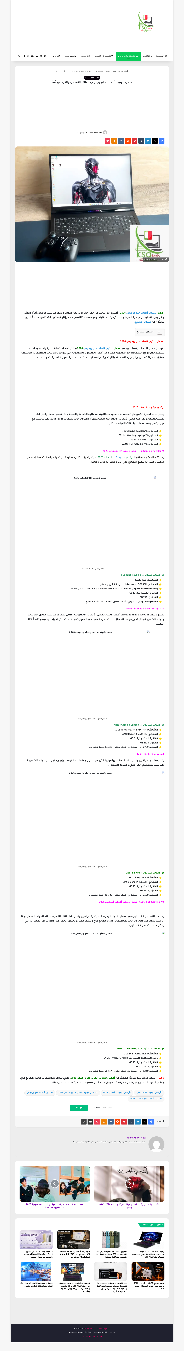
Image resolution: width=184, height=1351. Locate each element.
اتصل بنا (88, 1332)
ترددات (85, 56)
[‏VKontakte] (121, 141)
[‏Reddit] (128, 141)
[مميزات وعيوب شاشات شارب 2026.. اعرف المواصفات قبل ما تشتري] (36, 1271)
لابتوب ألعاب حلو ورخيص (141, 313)
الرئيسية (160, 56)
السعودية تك (79, 1329)
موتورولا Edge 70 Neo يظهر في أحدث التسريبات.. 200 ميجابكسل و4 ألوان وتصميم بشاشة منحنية (110, 1254)
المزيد (57, 56)
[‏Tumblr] (141, 141)
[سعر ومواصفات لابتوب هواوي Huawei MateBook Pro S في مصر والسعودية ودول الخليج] (36, 1239)
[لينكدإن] (148, 141)
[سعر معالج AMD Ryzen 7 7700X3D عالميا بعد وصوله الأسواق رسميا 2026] (148, 1271)
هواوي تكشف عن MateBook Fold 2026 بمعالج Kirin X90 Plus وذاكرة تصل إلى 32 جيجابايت (75, 1254)
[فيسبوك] (161, 141)
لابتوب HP (119, 457)
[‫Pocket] (107, 141)
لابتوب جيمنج (143, 322)
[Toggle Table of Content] (158, 332)
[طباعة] (84, 1122)
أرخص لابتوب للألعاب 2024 (116, 1093)
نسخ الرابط (78, 1108)
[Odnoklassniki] (114, 141)
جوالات (147, 56)
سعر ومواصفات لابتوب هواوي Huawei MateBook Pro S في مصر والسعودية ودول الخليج (38, 1254)
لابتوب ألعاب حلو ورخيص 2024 (145, 1099)
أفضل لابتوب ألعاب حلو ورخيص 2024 (77, 1093)
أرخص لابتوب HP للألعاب (148, 1093)
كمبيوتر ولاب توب (128, 56)
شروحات (70, 56)
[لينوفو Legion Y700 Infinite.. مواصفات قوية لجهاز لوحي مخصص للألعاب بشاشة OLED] (148, 1239)
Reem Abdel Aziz (95, 133)
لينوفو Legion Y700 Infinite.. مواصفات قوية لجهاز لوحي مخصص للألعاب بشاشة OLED (148, 1254)
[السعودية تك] (146, 22)
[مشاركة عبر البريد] (90, 1122)
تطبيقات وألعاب (103, 56)
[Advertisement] (65, 29)
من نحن (112, 1332)
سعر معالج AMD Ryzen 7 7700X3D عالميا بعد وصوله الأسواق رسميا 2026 (149, 1286)
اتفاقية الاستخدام (100, 1332)
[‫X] (155, 141)
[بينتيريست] (134, 141)
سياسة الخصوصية (76, 1332)
